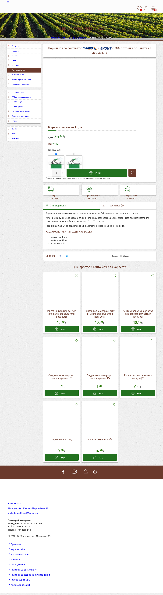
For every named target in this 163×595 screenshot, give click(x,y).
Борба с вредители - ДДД (21, 80)
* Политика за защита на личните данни (29, 574)
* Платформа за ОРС (19, 579)
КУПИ (62, 329)
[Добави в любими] (132, 173)
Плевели (14, 121)
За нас (14, 129)
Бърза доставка (54, 197)
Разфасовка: (54, 150)
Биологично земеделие (20, 84)
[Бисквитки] (95, 472)
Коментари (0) (116, 205)
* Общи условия (17, 564)
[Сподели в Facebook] (60, 256)
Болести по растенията (20, 116)
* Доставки (14, 559)
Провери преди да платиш (93, 197)
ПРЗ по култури (17, 107)
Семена (14, 60)
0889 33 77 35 (14, 503)
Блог (13, 134)
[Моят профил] (146, 8)
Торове (14, 56)
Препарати (15, 51)
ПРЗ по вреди (16, 102)
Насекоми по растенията (20, 111)
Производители (17, 92)
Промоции (15, 46)
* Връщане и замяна (19, 554)
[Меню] (81, 2)
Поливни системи (18, 70)
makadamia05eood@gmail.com (23, 513)
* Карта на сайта (17, 549)
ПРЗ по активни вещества (21, 97)
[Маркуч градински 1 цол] (69, 93)
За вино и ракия (17, 75)
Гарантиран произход (131, 197)
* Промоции (15, 544)
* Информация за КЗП (20, 585)
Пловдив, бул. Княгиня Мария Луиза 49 (28, 508)
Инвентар (15, 65)
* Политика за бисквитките (22, 569)
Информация (59, 205)
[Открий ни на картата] (85, 472)
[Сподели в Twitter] (67, 256)
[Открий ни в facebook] (63, 472)
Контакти (15, 138)
